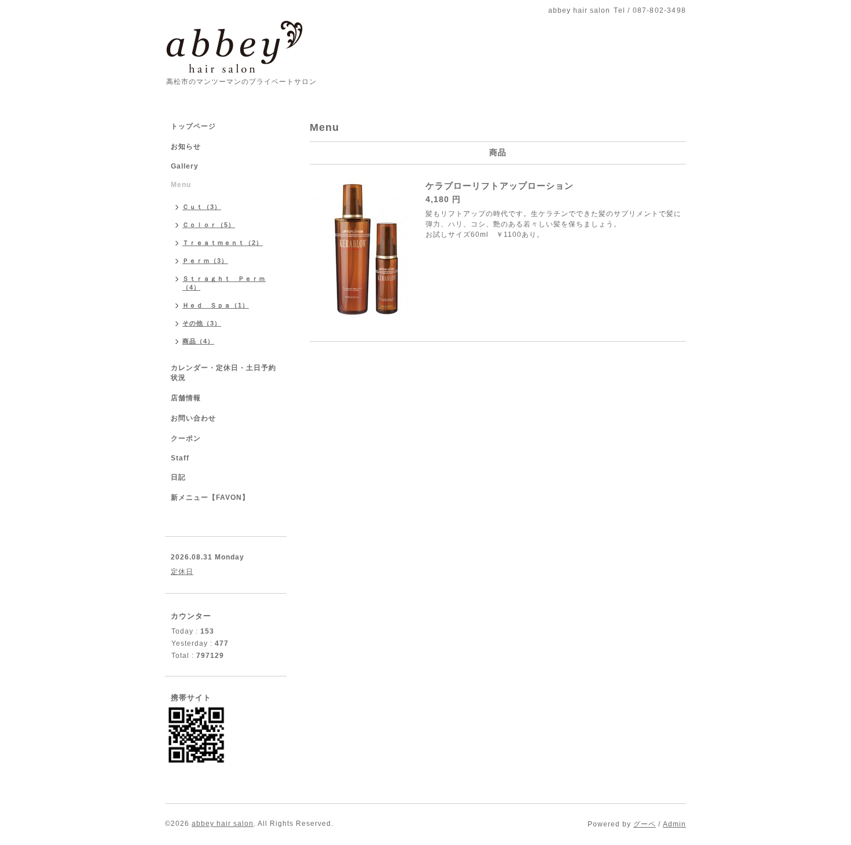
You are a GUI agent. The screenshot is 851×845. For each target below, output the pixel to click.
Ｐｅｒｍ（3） (205, 260)
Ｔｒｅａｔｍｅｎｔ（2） (222, 242)
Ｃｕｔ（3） (201, 206)
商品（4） (198, 341)
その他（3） (201, 323)
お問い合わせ (193, 418)
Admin (674, 824)
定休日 (182, 572)
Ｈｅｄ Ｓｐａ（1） (215, 305)
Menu (181, 185)
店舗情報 (186, 398)
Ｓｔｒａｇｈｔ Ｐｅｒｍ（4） (224, 283)
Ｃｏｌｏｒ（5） (208, 224)
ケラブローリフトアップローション (500, 186)
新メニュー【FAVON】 (210, 497)
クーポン (186, 438)
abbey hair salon (223, 824)
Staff (180, 458)
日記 (178, 477)
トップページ (193, 126)
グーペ (644, 824)
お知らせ (186, 146)
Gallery (185, 166)
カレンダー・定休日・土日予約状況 (223, 373)
